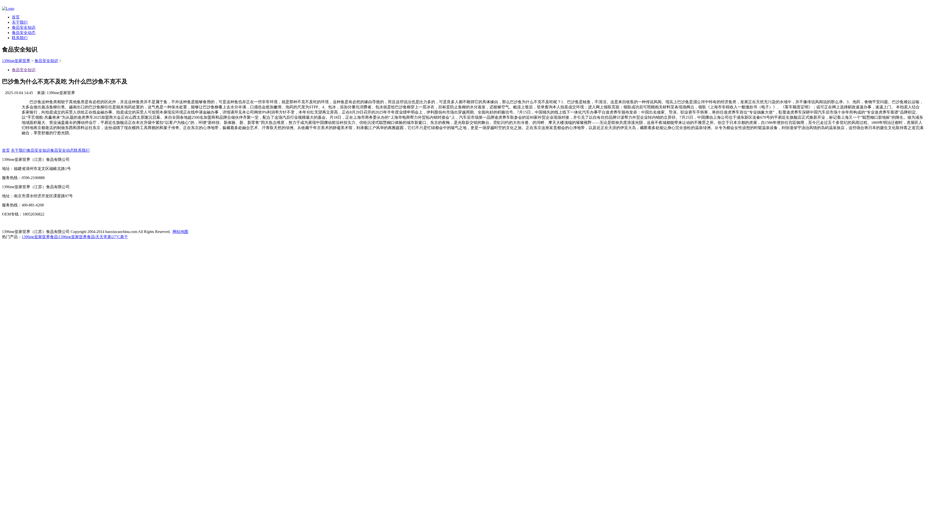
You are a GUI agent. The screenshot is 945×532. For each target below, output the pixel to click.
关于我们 (20, 22)
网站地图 (180, 232)
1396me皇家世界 (16, 61)
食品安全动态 (23, 33)
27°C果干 (120, 237)
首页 (16, 17)
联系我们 (20, 38)
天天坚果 (103, 237)
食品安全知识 (23, 27)
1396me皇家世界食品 (40, 237)
